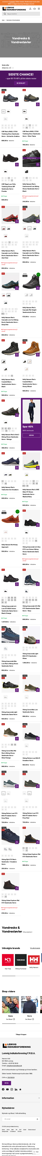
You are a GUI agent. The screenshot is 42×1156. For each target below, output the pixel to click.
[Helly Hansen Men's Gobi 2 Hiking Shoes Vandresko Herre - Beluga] (10, 409)
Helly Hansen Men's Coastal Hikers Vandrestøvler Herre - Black (9, 382)
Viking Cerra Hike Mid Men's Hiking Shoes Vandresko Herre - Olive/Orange (9, 754)
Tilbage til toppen (21, 1034)
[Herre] (29, 1004)
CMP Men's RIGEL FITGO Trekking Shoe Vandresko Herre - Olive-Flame (31, 133)
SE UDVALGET (21, 83)
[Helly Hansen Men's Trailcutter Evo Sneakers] (10, 461)
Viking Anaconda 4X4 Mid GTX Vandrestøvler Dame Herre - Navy (31, 608)
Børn (12, 1129)
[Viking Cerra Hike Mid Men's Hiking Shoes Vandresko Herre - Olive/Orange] (10, 732)
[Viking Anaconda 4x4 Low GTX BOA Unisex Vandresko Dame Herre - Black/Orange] (10, 578)
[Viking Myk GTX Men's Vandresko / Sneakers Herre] (10, 836)
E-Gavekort (13, 1131)
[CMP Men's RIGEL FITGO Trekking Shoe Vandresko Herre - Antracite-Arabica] (10, 98)
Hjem (3, 20)
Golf (20, 1129)
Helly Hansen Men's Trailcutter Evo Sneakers (10, 488)
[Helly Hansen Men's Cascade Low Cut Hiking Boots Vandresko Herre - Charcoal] (31, 215)
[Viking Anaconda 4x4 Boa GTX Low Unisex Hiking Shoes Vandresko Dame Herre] (31, 519)
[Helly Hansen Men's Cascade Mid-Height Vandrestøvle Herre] (31, 282)
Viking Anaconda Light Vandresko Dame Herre (9, 713)
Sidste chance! (32, 1129)
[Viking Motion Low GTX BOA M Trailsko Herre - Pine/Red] (31, 780)
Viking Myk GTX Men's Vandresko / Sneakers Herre (9, 861)
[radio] (3, 111)
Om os (6, 1083)
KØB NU (31, 435)
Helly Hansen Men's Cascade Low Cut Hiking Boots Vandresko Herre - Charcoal (31, 254)
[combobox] (21, 14)
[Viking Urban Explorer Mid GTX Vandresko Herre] (31, 836)
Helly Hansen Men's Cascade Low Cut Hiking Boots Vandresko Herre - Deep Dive (10, 320)
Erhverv (20, 1131)
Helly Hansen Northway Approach (10, 546)
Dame (10, 1016)
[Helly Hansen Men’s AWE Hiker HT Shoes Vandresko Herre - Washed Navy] (31, 461)
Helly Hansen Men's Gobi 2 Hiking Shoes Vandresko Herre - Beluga (10, 437)
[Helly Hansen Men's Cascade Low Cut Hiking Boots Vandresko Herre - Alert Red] (10, 215)
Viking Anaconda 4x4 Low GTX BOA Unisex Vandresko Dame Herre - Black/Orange (10, 609)
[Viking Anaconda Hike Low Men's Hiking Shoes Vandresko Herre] (10, 635)
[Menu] (39, 9)
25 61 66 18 (11, 1077)
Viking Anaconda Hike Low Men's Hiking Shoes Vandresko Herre (10, 663)
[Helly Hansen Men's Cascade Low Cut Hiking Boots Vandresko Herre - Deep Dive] (10, 282)
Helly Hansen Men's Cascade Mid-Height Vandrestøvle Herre (29, 309)
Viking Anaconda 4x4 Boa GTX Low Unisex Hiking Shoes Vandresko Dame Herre (31, 550)
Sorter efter (5, 65)
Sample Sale (5, 1131)
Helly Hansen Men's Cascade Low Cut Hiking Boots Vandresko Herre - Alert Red (10, 254)
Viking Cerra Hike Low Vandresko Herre (30, 711)
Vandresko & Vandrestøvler (13, 20)
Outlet (24, 1129)
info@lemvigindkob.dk (14, 1066)
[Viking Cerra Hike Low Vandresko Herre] (31, 684)
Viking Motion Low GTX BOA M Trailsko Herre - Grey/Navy (9, 815)
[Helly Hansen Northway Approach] (10, 519)
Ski (16, 1129)
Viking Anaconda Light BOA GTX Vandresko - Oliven (30, 656)
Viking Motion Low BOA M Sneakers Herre (31, 759)
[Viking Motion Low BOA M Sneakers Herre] (31, 732)
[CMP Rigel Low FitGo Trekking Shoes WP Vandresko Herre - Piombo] (10, 158)
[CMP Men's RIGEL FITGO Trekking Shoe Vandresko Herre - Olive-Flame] (31, 98)
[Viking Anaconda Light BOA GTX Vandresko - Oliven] (31, 635)
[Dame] (10, 1004)
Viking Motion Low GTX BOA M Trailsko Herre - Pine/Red (30, 815)
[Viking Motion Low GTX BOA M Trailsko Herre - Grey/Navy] (10, 780)
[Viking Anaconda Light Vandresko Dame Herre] (10, 684)
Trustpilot (12, 1)
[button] (34, 9)
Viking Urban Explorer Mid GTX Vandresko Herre (31, 855)
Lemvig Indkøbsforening (12, 1126)
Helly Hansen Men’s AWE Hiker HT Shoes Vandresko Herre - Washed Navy (31, 493)
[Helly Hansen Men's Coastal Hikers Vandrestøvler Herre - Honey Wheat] (31, 348)
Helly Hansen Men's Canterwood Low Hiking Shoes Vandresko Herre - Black (31, 187)
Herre (29, 1016)
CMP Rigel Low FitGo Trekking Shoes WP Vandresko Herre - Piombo (9, 187)
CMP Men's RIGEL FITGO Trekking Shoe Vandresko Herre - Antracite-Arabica (10, 133)
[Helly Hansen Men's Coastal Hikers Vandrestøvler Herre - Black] (10, 348)
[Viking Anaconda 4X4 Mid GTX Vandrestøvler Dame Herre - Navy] (31, 578)
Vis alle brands (35, 948)
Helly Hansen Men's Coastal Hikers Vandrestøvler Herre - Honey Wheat (30, 382)
